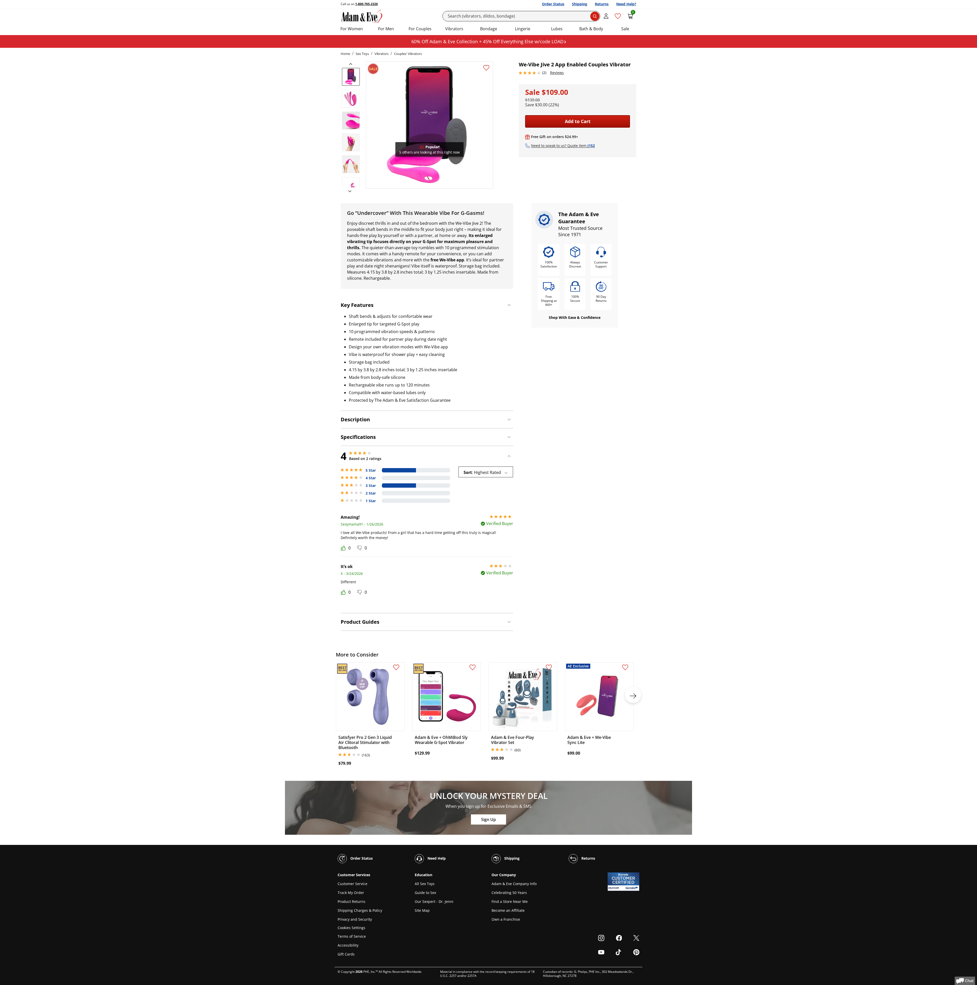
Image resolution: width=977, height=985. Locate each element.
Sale (625, 29)
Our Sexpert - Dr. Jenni (434, 901)
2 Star (371, 493)
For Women (351, 29)
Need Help (436, 858)
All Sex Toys (425, 883)
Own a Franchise (506, 919)
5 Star (371, 470)
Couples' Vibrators (408, 53)
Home (345, 53)
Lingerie (522, 29)
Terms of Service (352, 936)
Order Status (553, 4)
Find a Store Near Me (510, 901)
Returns (602, 4)
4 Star (371, 478)
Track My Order (351, 892)
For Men (386, 29)
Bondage (488, 29)
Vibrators (454, 29)
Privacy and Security (355, 919)
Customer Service (352, 883)
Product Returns (351, 901)
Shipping (579, 4)
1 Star (371, 501)
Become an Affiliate (508, 910)
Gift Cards (346, 954)
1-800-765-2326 (366, 4)
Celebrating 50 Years (509, 892)
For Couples (420, 29)
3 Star (371, 485)
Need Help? (626, 4)
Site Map (422, 910)
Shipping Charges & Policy (360, 910)
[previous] (352, 64)
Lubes (557, 29)
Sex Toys (362, 53)
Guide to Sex (425, 892)
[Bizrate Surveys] (632, 888)
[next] (348, 191)
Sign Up (488, 819)
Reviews (557, 72)
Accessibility (348, 945)
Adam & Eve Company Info (514, 883)
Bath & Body (591, 29)
